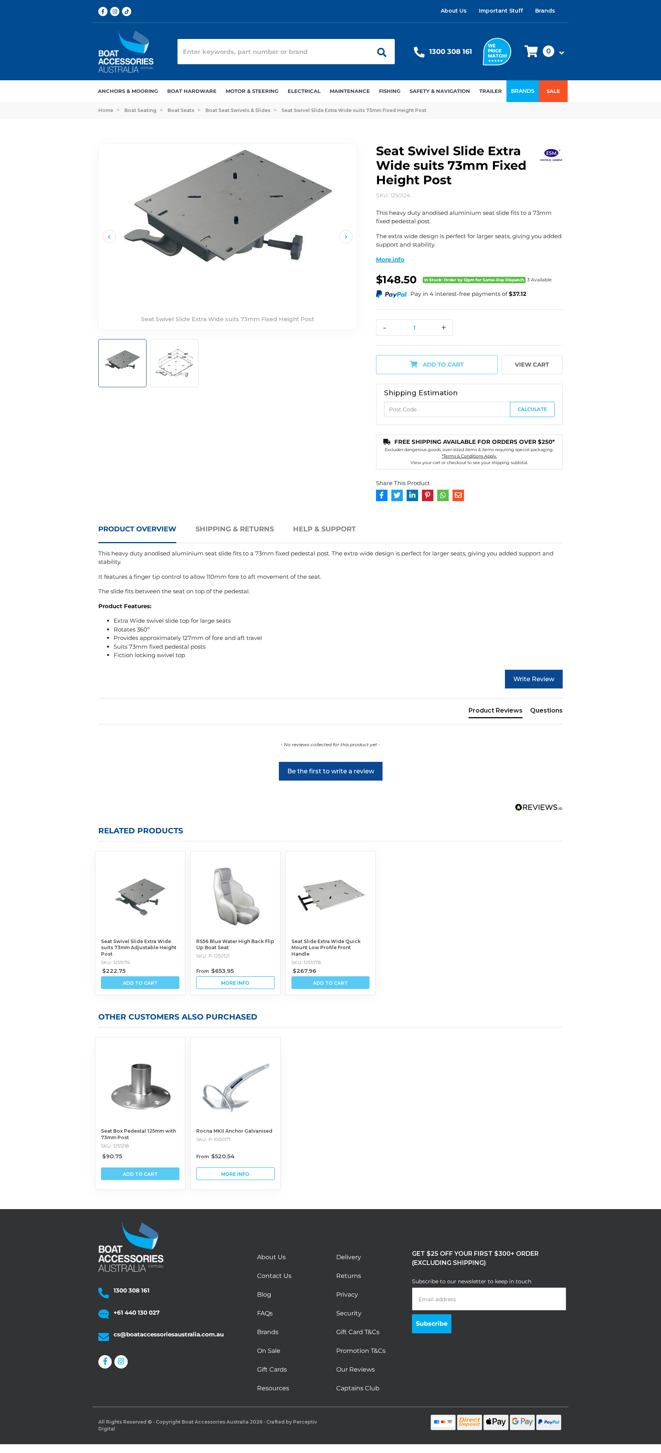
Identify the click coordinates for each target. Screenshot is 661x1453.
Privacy (347, 1294)
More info (390, 259)
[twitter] (397, 495)
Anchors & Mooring (128, 91)
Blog (264, 1294)
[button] (542, 52)
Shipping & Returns (234, 529)
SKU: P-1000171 (213, 1139)
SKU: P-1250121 (213, 956)
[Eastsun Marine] (551, 154)
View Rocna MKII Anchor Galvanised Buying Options (235, 1173)
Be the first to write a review (330, 771)
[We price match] (497, 51)
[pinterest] (427, 495)
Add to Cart (442, 364)
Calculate (532, 409)
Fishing (390, 91)
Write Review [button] (533, 679)
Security (348, 1313)
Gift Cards (272, 1369)
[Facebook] (381, 495)
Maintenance (350, 91)
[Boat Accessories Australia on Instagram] (116, 11)
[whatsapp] (443, 495)
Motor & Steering (252, 91)
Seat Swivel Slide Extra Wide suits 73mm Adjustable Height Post (138, 947)
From (215, 971)
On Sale (268, 1350)
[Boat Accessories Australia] (132, 52)
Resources (273, 1388)
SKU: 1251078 (306, 962)
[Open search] (379, 51)
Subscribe (432, 1323)
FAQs (265, 1313)
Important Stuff (501, 10)
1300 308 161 (450, 51)
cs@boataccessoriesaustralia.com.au (169, 1334)
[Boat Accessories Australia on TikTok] (128, 11)
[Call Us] (419, 54)
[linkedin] (412, 495)
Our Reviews (355, 1369)
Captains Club (357, 1388)
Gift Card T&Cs (357, 1332)
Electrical (304, 91)
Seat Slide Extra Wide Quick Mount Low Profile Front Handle (326, 947)
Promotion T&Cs (361, 1350)
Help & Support (324, 529)
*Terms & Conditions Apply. (469, 456)
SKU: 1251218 (115, 1146)
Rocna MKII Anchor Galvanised (234, 1131)
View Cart (532, 364)
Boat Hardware (192, 91)
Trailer (490, 91)
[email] (458, 495)
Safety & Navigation (440, 91)
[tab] (146, 533)
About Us (454, 10)
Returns (348, 1275)
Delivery (348, 1257)
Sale (553, 91)
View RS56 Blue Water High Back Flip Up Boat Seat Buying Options (235, 982)
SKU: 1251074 (115, 962)
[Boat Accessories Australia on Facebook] (104, 11)
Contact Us (274, 1275)
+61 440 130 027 (137, 1312)
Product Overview (137, 529)
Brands (545, 10)
